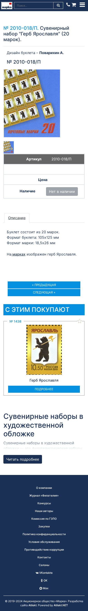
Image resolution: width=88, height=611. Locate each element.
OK (45, 580)
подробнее (44, 389)
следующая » (44, 292)
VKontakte (46, 572)
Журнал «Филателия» (44, 495)
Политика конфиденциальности (44, 534)
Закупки (44, 526)
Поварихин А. (51, 52)
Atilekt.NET (61, 605)
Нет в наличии (62, 191)
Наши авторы (44, 511)
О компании (44, 487)
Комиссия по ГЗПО (44, 518)
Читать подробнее (22, 459)
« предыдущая (44, 285)
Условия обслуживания (44, 542)
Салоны (44, 565)
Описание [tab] (16, 218)
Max (45, 588)
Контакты (44, 557)
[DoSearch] (58, 5)
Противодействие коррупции (44, 549)
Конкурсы (44, 503)
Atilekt (32, 605)
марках (18, 254)
